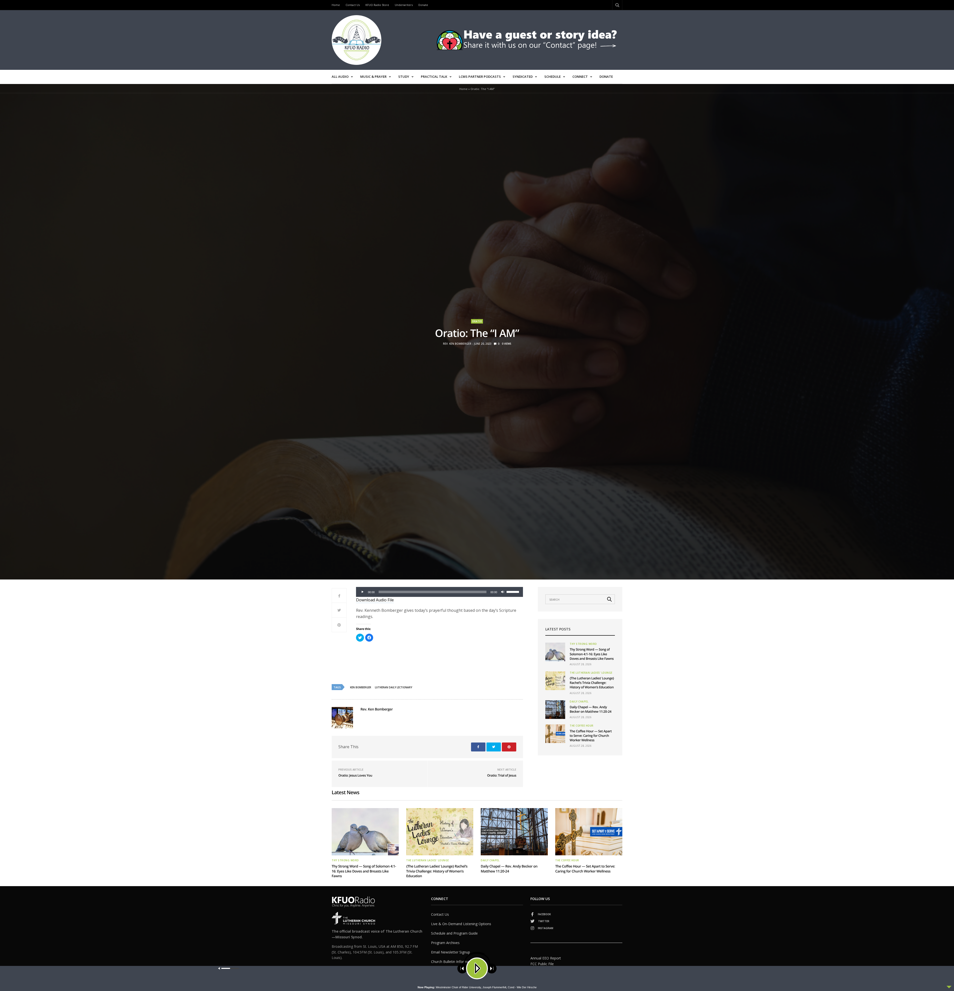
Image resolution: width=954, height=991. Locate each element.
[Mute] (502, 591)
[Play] (362, 591)
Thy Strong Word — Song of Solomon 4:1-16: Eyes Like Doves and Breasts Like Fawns (592, 654)
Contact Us (353, 5)
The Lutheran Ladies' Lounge (591, 672)
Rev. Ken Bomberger (457, 343)
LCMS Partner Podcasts (480, 76)
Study (403, 76)
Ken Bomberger (360, 687)
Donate (423, 5)
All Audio (340, 76)
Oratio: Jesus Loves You (355, 775)
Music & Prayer (373, 76)
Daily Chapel (579, 701)
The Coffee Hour (582, 725)
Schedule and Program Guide (454, 933)
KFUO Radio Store (377, 5)
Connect (580, 76)
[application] (439, 592)
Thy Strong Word (583, 644)
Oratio (477, 321)
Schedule (552, 76)
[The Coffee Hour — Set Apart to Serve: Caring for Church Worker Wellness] (555, 733)
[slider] (513, 591)
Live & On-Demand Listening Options (461, 923)
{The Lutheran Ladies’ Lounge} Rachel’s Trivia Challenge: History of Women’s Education (592, 682)
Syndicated (523, 76)
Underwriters (404, 5)
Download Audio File (375, 600)
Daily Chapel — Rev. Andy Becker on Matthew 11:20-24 (590, 709)
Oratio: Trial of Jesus (501, 775)
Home (336, 5)
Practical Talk (434, 76)
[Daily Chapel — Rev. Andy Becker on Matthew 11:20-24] (555, 709)
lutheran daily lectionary (393, 687)
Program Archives (445, 942)
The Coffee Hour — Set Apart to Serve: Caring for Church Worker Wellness (591, 735)
